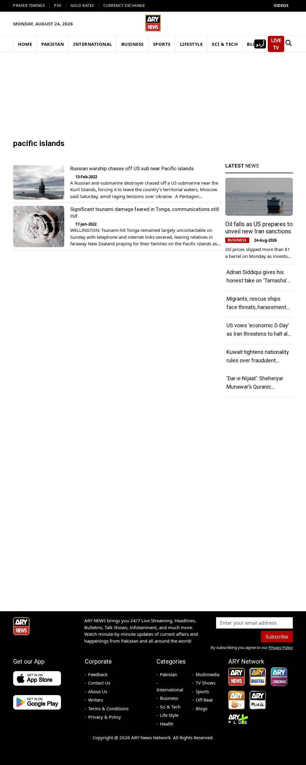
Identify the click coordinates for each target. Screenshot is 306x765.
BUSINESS (132, 44)
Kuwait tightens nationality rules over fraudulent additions (258, 360)
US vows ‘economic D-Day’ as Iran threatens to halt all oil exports (258, 333)
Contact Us (99, 683)
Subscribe (277, 636)
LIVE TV (276, 44)
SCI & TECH (225, 44)
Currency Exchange (124, 5)
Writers (95, 700)
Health (166, 724)
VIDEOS (281, 5)
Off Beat (204, 700)
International (170, 690)
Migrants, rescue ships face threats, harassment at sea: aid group (256, 307)
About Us (97, 691)
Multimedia (207, 674)
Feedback (98, 674)
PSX (57, 5)
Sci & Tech (170, 707)
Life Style (169, 715)
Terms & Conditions (108, 708)
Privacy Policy (281, 647)
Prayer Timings (29, 5)
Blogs (201, 708)
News (242, 166)
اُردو (260, 44)
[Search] (288, 44)
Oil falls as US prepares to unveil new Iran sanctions (259, 227)
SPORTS (162, 44)
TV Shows (205, 683)
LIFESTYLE (191, 44)
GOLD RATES (82, 5)
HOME (25, 44)
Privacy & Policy (104, 717)
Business (169, 698)
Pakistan (168, 674)
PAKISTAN (52, 44)
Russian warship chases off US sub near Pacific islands (132, 168)
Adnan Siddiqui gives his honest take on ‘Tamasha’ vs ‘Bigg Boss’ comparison (258, 280)
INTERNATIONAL (92, 44)
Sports (202, 691)
